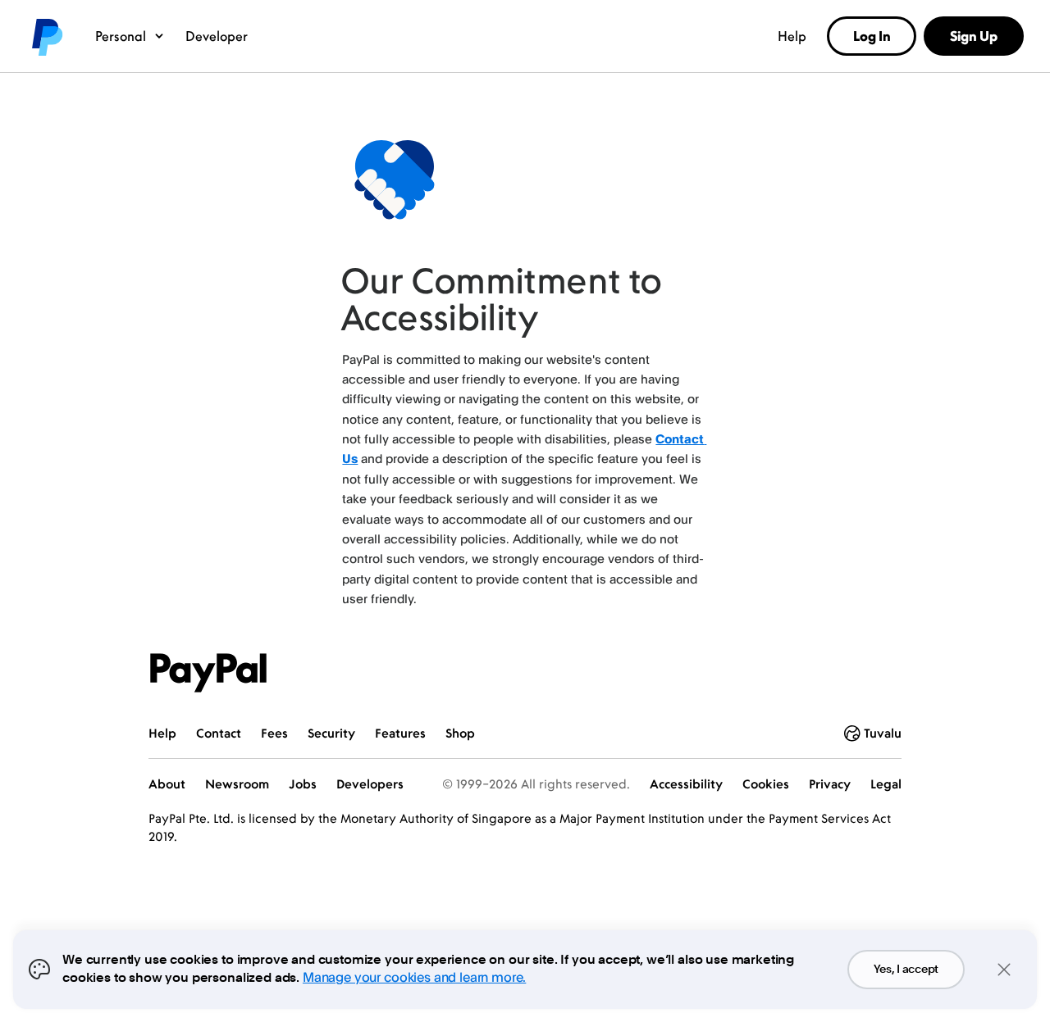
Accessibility (686, 784)
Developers (370, 784)
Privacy (830, 784)
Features (400, 733)
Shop (460, 733)
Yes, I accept (906, 969)
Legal (886, 784)
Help (792, 36)
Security (331, 733)
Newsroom (237, 784)
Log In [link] (872, 36)
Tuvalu (883, 733)
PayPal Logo (208, 673)
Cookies (765, 784)
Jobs (303, 784)
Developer (216, 36)
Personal (120, 36)
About (166, 784)
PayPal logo (46, 36)
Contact (218, 733)
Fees (274, 733)
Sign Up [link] (974, 36)
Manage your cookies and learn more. (414, 977)
